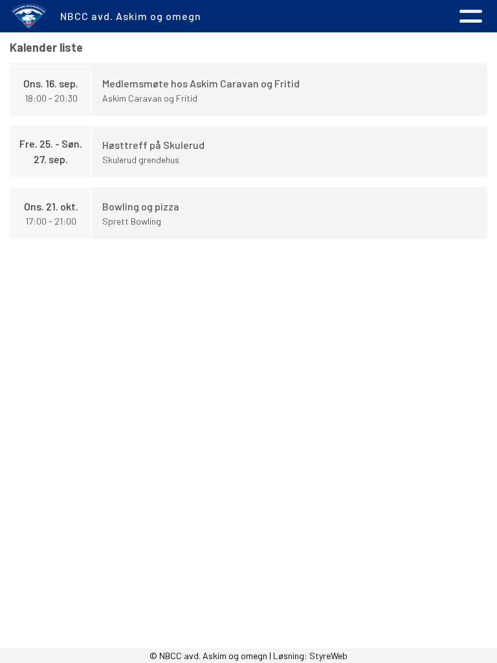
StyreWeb (328, 655)
